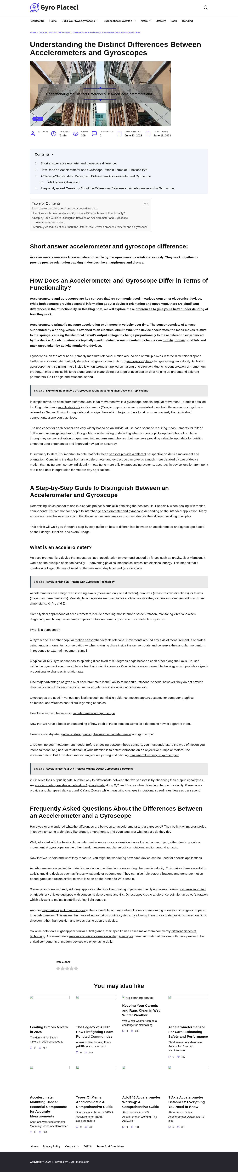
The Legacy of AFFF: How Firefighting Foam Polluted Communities (94, 1031)
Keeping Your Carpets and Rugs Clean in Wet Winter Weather (141, 1010)
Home (53, 21)
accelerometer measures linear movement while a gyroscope (99, 402)
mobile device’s (69, 407)
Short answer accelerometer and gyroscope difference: (78, 163)
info (37, 119)
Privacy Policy (51, 1146)
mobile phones (174, 340)
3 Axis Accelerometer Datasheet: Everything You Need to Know (186, 1102)
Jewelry (161, 21)
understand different (185, 371)
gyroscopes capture (138, 361)
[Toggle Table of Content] (143, 203)
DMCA (88, 1146)
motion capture (139, 697)
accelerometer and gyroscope (106, 459)
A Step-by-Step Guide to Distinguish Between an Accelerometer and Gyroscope (95, 176)
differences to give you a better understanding (170, 309)
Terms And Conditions (110, 1146)
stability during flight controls (86, 899)
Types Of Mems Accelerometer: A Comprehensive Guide (94, 1102)
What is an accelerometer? (64, 182)
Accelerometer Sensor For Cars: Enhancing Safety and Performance (188, 1031)
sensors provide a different (127, 454)
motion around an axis (161, 847)
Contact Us (38, 21)
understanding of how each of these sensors (98, 723)
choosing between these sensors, (119, 744)
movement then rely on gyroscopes (154, 755)
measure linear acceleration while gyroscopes (101, 936)
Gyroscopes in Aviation (118, 21)
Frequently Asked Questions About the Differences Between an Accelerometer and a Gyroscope (107, 188)
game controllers (51, 878)
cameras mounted (193, 889)
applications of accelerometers (70, 614)
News (144, 21)
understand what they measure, (70, 858)
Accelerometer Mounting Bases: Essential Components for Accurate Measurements (48, 1106)
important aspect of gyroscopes (63, 910)
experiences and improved (69, 443)
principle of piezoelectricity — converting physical (83, 563)
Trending (187, 21)
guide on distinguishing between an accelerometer (96, 734)
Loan (174, 21)
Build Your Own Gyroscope (78, 21)
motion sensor (85, 640)
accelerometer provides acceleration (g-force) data (70, 785)
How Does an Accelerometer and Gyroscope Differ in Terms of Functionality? (93, 170)
